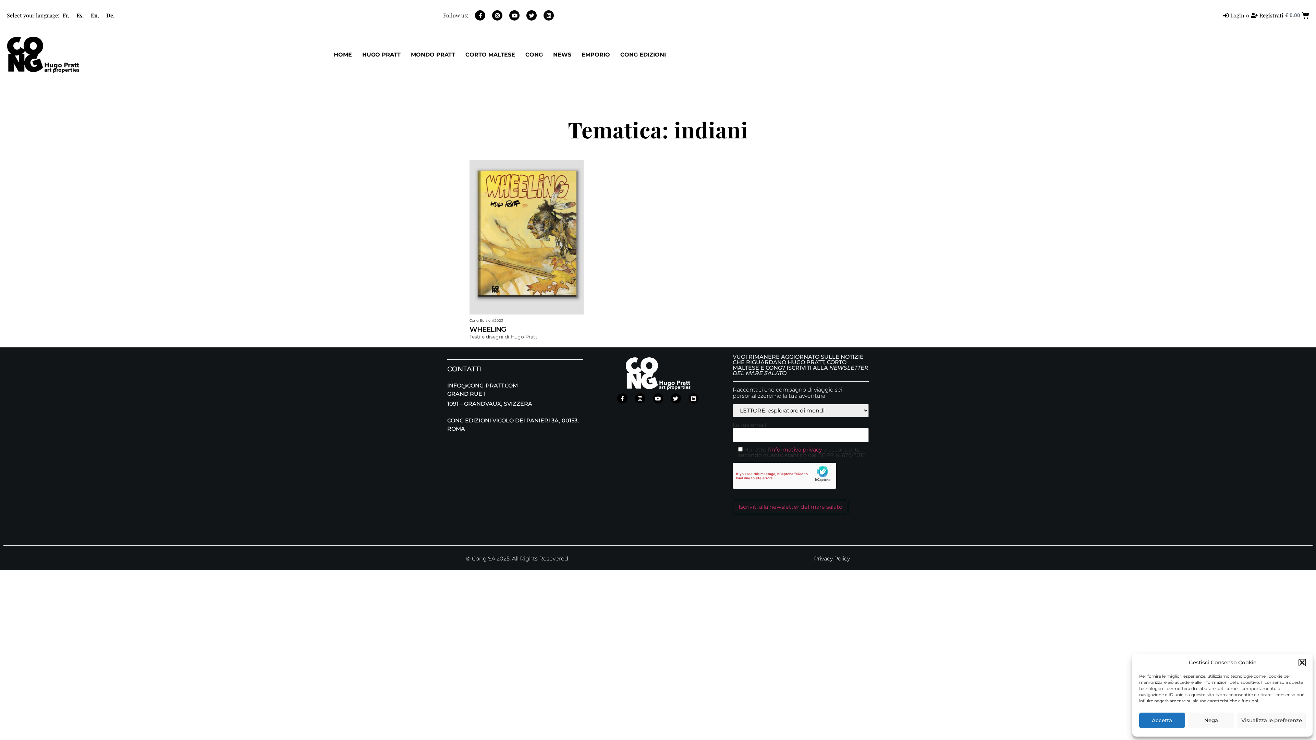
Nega (1211, 720)
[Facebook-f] (480, 15)
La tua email (749, 425)
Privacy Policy (832, 558)
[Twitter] (531, 15)
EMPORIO (596, 54)
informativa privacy (796, 449)
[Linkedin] (549, 15)
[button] (1302, 662)
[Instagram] (497, 15)
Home (343, 54)
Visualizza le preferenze (1271, 720)
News (562, 54)
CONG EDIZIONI (643, 54)
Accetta (1162, 720)
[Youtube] (514, 15)
